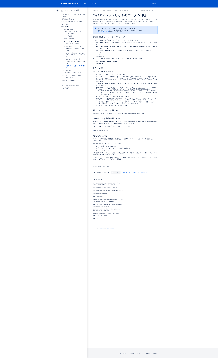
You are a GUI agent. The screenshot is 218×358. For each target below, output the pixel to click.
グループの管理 (68, 36)
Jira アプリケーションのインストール (72, 21)
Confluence (101, 228)
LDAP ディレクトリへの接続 (73, 46)
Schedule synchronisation (100, 193)
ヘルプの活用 (65, 88)
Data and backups (98, 196)
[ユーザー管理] (137, 10)
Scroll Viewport (110, 228)
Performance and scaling (69, 80)
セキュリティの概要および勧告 (70, 85)
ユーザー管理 (65, 26)
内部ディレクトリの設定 (72, 43)
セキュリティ (140, 353)
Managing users (68, 29)
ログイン (153, 3)
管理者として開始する (68, 19)
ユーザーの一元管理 (103, 31)
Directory (95, 218)
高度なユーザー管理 (69, 38)
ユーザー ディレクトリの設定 (72, 41)
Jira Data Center (66, 83)
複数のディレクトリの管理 (73, 59)
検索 (148, 3)
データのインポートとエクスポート (71, 72)
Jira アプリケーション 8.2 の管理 (70, 10)
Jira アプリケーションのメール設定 (71, 75)
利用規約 (132, 353)
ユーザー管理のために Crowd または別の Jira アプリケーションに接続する (75, 54)
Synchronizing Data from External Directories (105, 187)
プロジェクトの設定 (67, 70)
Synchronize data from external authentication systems (108, 190)
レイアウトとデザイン (68, 24)
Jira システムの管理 (67, 77)
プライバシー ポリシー (121, 353)
